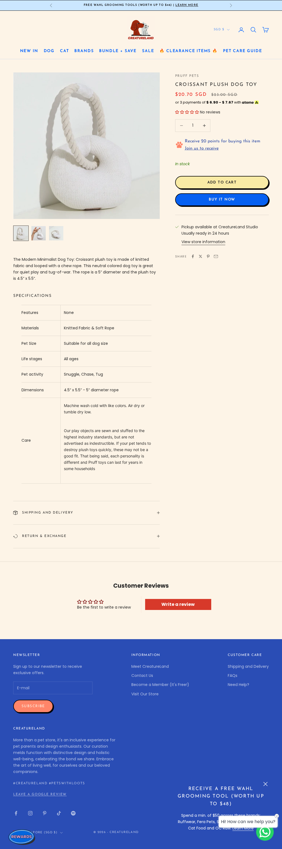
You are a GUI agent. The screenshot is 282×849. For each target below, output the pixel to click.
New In (29, 51)
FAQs (232, 675)
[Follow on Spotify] (73, 813)
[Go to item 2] (38, 233)
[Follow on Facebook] (16, 813)
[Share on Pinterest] (208, 256)
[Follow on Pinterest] (44, 813)
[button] (187, 112)
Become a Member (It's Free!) (160, 684)
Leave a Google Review (40, 794)
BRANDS (84, 51)
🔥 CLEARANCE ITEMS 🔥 (188, 51)
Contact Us (142, 675)
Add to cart (222, 182)
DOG (49, 51)
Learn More (186, 4)
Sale (148, 51)
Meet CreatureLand (150, 666)
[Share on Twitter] (200, 256)
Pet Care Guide (242, 51)
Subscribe (33, 706)
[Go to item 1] (21, 233)
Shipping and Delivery (248, 666)
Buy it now (222, 199)
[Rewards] (22, 836)
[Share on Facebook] (193, 256)
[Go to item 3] (56, 233)
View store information (203, 242)
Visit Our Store (145, 694)
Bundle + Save (118, 51)
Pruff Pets (187, 76)
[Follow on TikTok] (59, 813)
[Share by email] (216, 256)
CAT (64, 51)
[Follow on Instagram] (30, 813)
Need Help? (238, 684)
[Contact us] (265, 832)
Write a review (178, 604)
